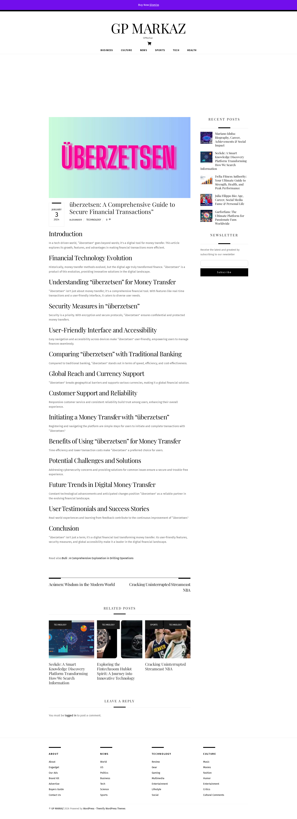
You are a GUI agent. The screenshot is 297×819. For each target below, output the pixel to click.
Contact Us (55, 795)
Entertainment (160, 783)
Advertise (54, 783)
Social (155, 795)
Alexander (75, 219)
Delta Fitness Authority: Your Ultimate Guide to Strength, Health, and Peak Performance (231, 182)
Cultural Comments (213, 795)
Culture (126, 50)
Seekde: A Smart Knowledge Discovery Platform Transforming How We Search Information (68, 673)
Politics (104, 772)
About (52, 761)
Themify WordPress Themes (110, 808)
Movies (207, 767)
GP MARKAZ (57, 808)
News (143, 50)
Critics (206, 789)
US (101, 767)
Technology (93, 219)
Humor (207, 778)
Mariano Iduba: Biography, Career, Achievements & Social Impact (230, 139)
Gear (154, 767)
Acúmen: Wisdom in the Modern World (82, 584)
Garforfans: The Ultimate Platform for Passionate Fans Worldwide (229, 217)
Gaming (156, 772)
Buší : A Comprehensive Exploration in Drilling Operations (97, 558)
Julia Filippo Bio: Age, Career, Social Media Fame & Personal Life (229, 199)
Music (206, 761)
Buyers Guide (56, 789)
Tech (176, 50)
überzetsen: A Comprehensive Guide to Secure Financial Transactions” (122, 208)
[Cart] (149, 43)
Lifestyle (156, 789)
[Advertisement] (148, 80)
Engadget (54, 767)
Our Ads (53, 772)
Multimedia (158, 778)
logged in (70, 715)
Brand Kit (54, 778)
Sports (160, 50)
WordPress (88, 808)
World (103, 761)
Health (191, 50)
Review (156, 761)
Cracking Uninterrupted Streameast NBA (159, 587)
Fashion (207, 772)
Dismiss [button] (154, 5)
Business (107, 50)
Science (104, 789)
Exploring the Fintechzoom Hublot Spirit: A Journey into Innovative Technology (116, 671)
